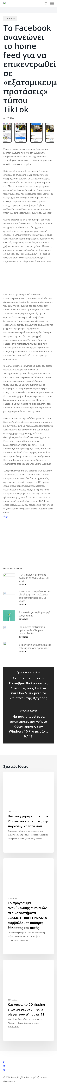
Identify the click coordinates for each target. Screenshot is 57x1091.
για (20, 539)
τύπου (15, 552)
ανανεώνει (10, 539)
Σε (44, 546)
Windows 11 (14, 964)
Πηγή (5, 516)
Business (12, 776)
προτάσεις (34, 546)
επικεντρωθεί (11, 546)
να (23, 546)
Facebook (10, 18)
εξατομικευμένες (35, 539)
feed (21, 533)
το (6, 552)
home (30, 533)
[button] (52, 3)
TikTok (41, 533)
